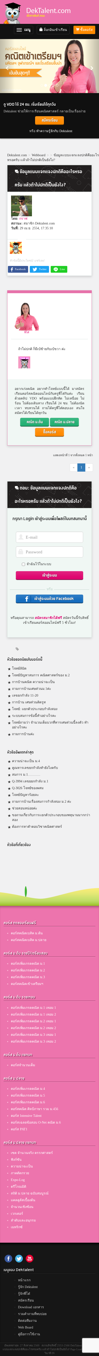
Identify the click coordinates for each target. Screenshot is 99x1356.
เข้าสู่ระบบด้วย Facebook (53, 599)
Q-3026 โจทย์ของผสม (27, 788)
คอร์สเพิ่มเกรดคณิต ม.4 (28, 1089)
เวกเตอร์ (17, 1213)
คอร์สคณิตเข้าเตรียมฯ (27, 984)
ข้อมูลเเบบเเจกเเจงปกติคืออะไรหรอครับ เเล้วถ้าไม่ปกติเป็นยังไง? (53, 157)
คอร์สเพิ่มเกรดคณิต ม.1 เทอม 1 (33, 1008)
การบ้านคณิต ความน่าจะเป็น (33, 682)
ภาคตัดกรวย (20, 1173)
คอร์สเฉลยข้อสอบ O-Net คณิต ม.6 (36, 1122)
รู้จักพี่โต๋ (24, 1293)
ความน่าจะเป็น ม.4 (26, 761)
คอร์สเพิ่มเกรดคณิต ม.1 (28, 963)
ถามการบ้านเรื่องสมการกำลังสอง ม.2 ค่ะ (41, 801)
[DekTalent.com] (12, 12)
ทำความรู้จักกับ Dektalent (54, 131)
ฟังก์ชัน (16, 1159)
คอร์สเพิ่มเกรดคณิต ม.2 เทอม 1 (33, 1021)
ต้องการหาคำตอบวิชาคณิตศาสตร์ (37, 826)
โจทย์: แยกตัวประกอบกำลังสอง (34, 709)
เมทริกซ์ (17, 1227)
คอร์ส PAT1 (19, 1129)
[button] (7, 65)
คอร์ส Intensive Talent (26, 1116)
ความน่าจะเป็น (22, 1166)
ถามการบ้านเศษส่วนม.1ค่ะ (31, 689)
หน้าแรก (24, 1280)
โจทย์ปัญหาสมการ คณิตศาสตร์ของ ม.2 (41, 675)
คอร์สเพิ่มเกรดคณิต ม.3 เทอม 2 (33, 1041)
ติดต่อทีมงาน (27, 1320)
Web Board (25, 1327)
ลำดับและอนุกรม (23, 1220)
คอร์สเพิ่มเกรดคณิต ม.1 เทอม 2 (33, 1014)
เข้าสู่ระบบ (49, 575)
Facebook (20, 269)
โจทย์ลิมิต (19, 668)
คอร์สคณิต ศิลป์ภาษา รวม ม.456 (34, 1109)
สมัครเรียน (50, 120)
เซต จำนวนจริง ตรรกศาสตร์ (32, 1153)
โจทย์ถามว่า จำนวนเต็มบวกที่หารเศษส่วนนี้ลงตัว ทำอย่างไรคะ (50, 725)
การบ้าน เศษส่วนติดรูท (29, 702)
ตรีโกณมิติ (18, 1186)
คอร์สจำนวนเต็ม (23, 1065)
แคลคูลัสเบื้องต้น (23, 1200)
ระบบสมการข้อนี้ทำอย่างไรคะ (34, 716)
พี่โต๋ (26, 332)
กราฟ (23, 218)
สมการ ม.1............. (26, 774)
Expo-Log (18, 1180)
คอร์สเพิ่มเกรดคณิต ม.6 (28, 1102)
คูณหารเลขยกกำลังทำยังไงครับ (35, 768)
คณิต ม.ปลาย (64, 422)
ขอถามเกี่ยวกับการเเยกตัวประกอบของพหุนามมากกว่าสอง (51, 817)
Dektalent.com (17, 155)
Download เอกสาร (31, 1307)
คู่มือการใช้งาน (29, 1334)
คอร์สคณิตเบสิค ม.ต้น (27, 933)
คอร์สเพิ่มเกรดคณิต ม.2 (28, 970)
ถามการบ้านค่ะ (23, 734)
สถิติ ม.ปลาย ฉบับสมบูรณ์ (30, 1193)
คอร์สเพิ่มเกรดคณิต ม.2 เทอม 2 (33, 1028)
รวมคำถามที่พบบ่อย (32, 1314)
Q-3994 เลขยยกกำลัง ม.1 (30, 781)
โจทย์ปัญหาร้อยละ (25, 795)
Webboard (38, 155)
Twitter (42, 269)
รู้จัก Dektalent (28, 1287)
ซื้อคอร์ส (86, 30)
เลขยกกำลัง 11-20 (25, 695)
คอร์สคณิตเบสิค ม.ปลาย (28, 940)
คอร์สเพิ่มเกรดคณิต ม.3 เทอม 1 (33, 1035)
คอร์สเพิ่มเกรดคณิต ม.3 (28, 977)
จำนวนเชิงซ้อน (22, 1207)
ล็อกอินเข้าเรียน (55, 30)
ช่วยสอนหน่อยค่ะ (24, 808)
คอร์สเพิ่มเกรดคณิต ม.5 (28, 1095)
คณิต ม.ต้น (35, 422)
